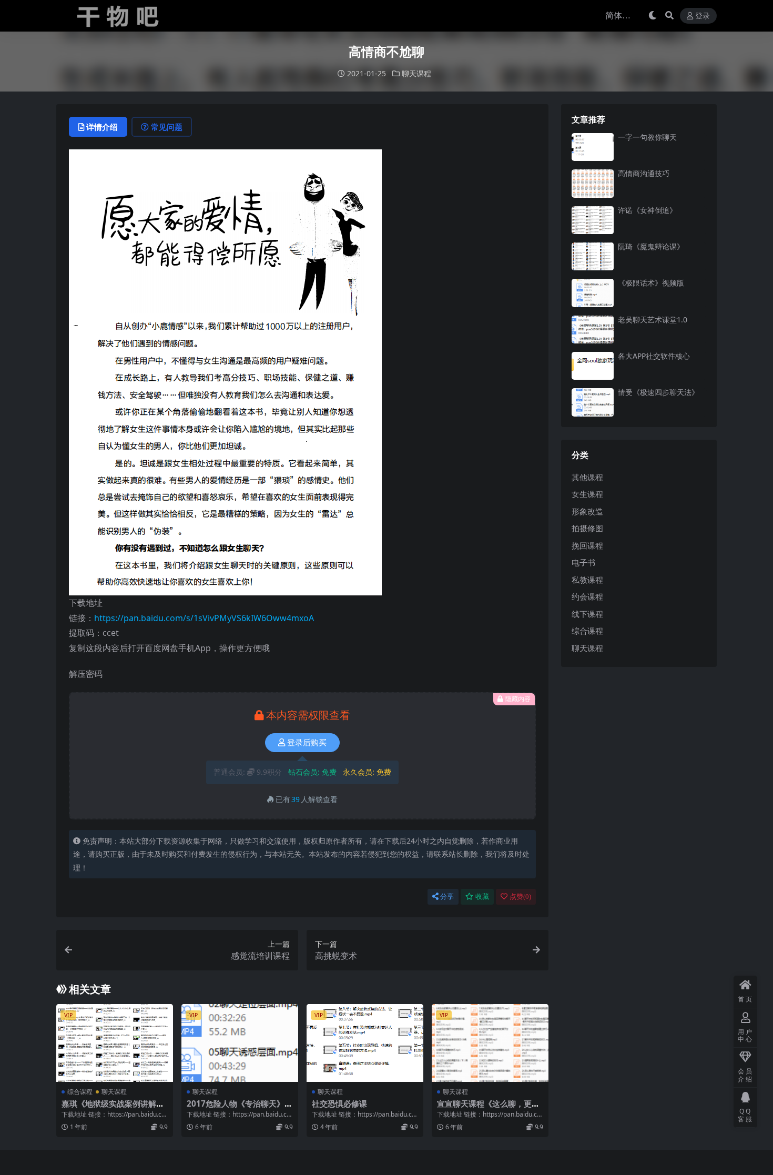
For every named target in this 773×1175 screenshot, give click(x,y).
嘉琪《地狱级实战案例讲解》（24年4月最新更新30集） (113, 1108)
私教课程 (587, 579)
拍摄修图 (587, 528)
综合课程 (80, 1091)
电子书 (583, 562)
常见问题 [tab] (166, 126)
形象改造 (587, 511)
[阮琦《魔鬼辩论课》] (593, 256)
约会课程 (587, 596)
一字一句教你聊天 (647, 137)
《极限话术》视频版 (651, 283)
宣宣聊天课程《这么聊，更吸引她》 (488, 1108)
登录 (702, 16)
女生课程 (587, 494)
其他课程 (587, 477)
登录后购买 (307, 742)
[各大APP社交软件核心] (593, 366)
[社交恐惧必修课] (365, 1043)
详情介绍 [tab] (102, 126)
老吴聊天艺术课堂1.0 (652, 320)
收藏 (482, 896)
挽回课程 (587, 545)
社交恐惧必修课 (339, 1103)
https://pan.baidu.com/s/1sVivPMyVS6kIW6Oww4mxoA (204, 618)
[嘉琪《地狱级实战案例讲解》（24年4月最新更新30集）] (114, 1043)
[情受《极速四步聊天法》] (593, 402)
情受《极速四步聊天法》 (658, 392)
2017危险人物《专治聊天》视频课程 (239, 1108)
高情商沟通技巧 (643, 173)
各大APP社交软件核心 (654, 356)
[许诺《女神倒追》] (593, 220)
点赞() (520, 896)
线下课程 (587, 614)
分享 (447, 896)
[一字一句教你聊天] (593, 147)
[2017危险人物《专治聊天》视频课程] (239, 1043)
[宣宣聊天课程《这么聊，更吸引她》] (490, 1043)
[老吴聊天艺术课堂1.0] (593, 329)
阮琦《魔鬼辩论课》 (651, 246)
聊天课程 (416, 73)
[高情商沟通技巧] (593, 183)
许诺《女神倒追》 (647, 210)
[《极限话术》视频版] (593, 293)
